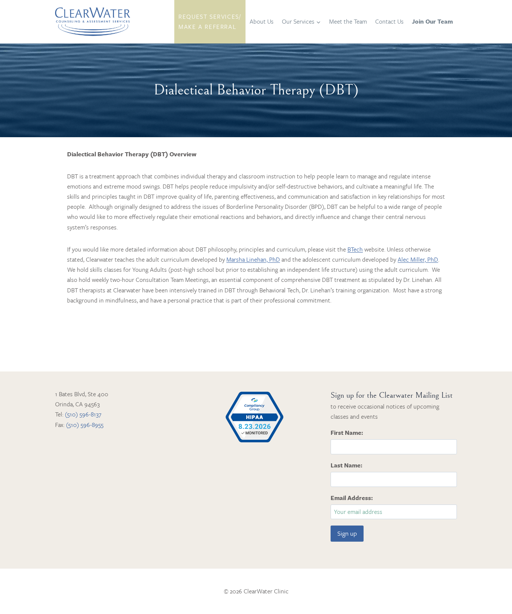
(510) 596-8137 (83, 414)
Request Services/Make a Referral (209, 21)
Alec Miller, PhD (418, 259)
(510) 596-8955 (84, 424)
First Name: (347, 432)
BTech (355, 249)
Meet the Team (348, 21)
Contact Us (389, 21)
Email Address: (352, 497)
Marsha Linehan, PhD (253, 259)
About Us (262, 21)
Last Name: (346, 465)
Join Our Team (432, 21)
